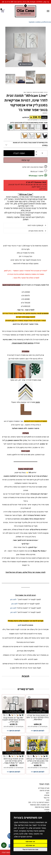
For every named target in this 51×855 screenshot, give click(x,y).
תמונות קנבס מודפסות (42, 807)
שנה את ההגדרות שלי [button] (30, 849)
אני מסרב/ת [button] (30, 845)
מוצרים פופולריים (43, 788)
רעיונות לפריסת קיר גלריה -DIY (38, 802)
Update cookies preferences (40, 22)
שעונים (46, 809)
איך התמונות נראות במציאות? (39, 805)
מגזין (47, 800)
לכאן (19, 625)
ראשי (47, 793)
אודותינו (46, 795)
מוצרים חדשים (44, 790)
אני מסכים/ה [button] (30, 841)
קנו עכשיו (26, 160)
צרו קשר (46, 797)
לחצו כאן (13, 599)
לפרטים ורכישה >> (37, 730)
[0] (3, 11)
